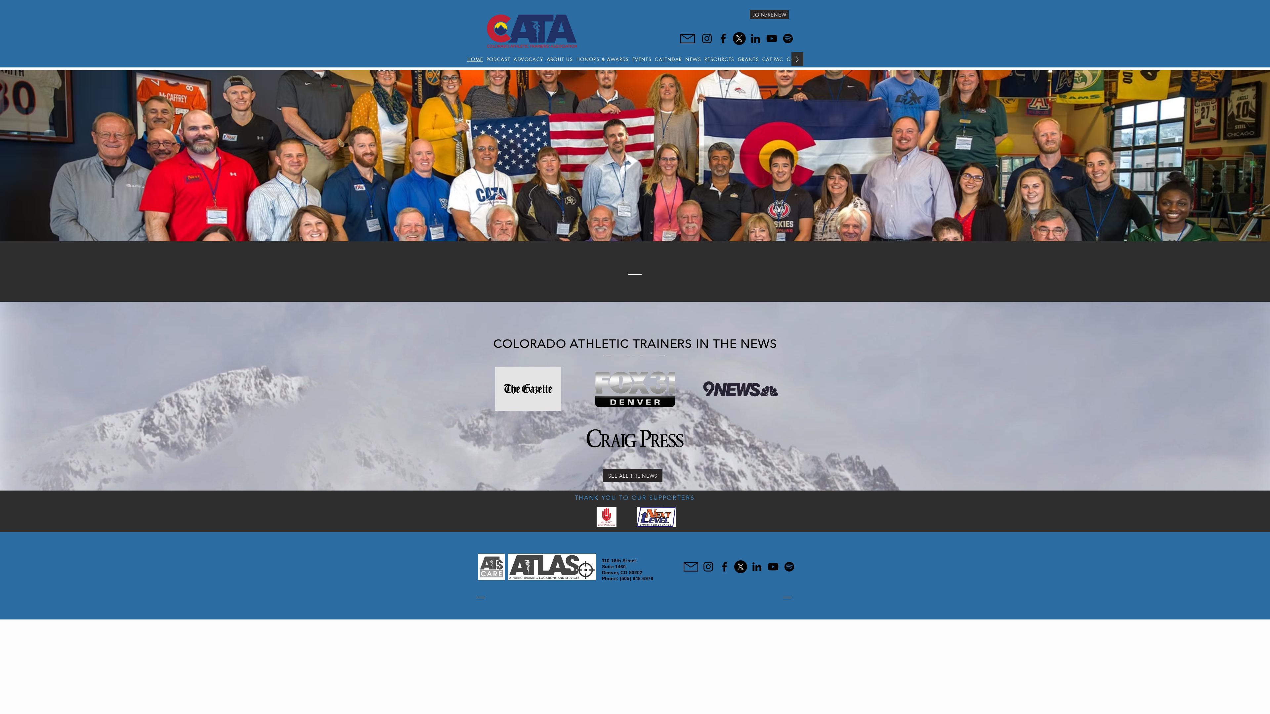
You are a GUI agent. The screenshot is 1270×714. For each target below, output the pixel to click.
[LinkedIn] (755, 38)
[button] (560, 59)
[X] (739, 38)
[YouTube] (771, 38)
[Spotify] (788, 38)
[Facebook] (723, 38)
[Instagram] (706, 38)
